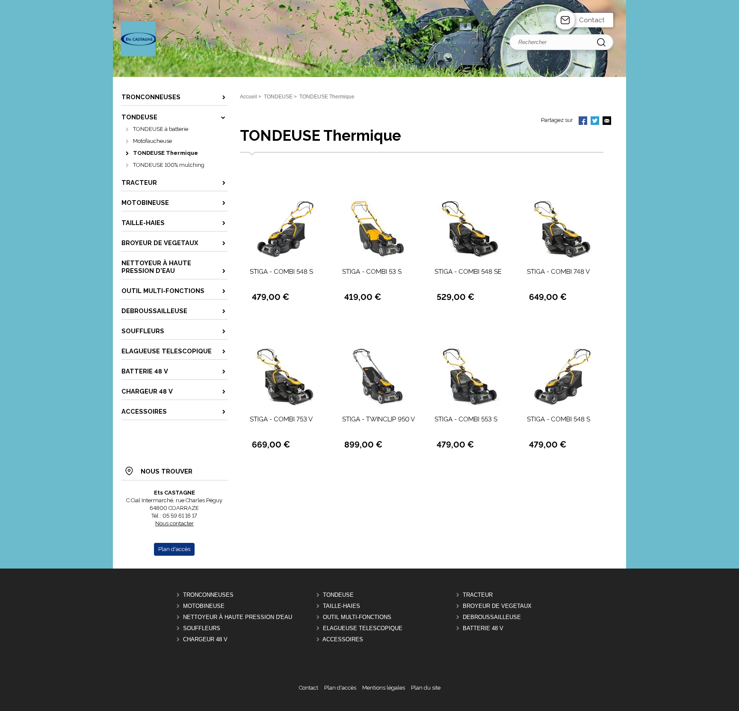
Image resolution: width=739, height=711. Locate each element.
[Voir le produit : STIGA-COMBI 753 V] (285, 406)
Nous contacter (174, 523)
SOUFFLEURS (201, 628)
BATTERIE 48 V (483, 628)
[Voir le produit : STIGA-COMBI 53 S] (378, 259)
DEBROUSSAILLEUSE (492, 617)
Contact (592, 20)
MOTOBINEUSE (204, 606)
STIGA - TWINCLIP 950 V (378, 419)
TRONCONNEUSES (208, 595)
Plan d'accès (340, 687)
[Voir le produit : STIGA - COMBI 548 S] (562, 406)
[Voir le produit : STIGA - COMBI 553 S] (470, 406)
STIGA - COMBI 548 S (281, 272)
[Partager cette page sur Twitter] (595, 121)
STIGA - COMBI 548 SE (468, 272)
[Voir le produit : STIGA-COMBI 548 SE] (470, 259)
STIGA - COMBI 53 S (372, 272)
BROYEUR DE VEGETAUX (497, 606)
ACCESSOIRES (342, 639)
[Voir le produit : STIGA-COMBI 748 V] (562, 259)
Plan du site (425, 687)
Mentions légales (383, 687)
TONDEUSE (338, 595)
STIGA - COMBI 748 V (558, 272)
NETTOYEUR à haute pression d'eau (237, 617)
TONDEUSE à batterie (160, 129)
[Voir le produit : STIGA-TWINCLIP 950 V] (378, 406)
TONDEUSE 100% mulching (168, 165)
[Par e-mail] (607, 121)
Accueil (248, 97)
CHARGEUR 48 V (205, 639)
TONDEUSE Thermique (165, 153)
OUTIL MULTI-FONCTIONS (357, 617)
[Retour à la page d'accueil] (369, 76)
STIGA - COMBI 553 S (466, 419)
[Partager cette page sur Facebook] (583, 121)
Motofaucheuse (152, 141)
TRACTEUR (478, 595)
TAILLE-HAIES (341, 606)
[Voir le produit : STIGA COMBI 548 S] (285, 259)
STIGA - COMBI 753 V (281, 419)
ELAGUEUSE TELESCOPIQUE (362, 628)
